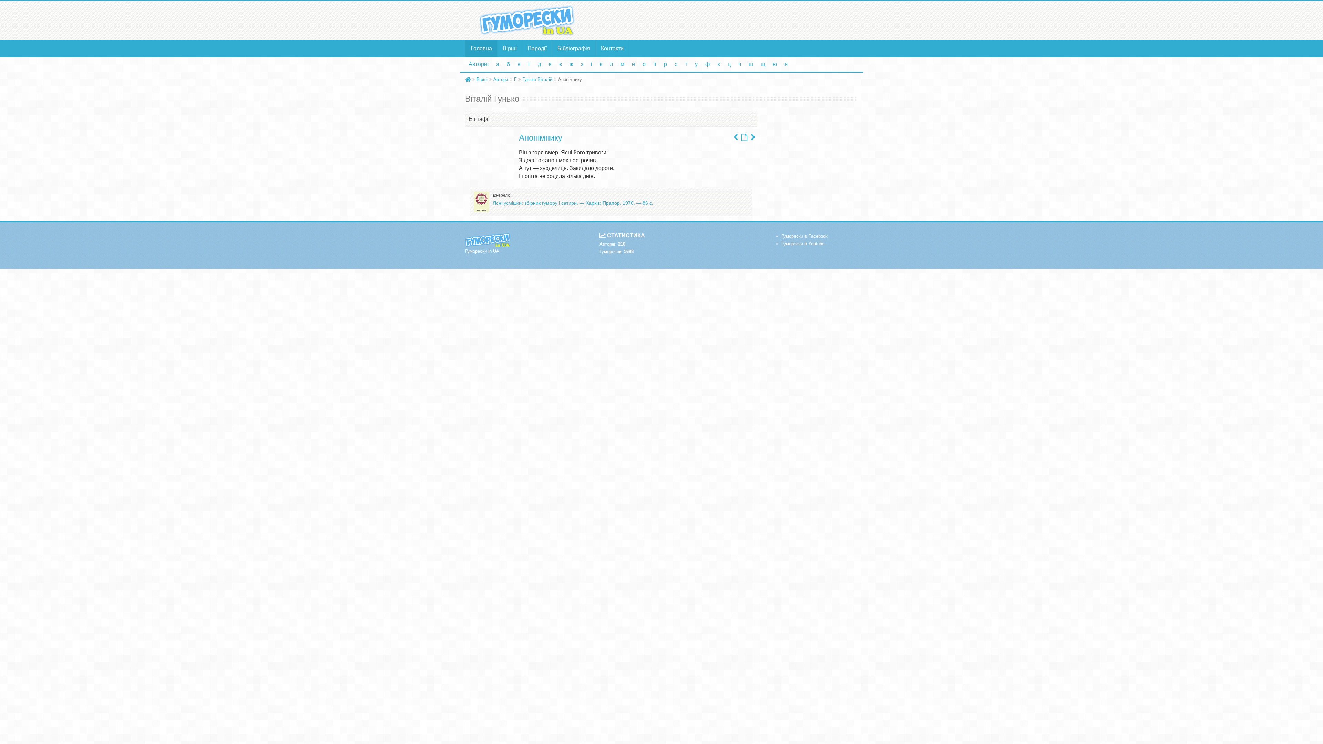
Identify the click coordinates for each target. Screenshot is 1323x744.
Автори (500, 79)
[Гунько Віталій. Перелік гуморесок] (744, 137)
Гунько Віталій (537, 79)
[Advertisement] (728, 19)
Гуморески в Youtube (802, 243)
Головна (481, 48)
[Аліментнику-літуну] (735, 137)
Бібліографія (573, 48)
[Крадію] (753, 137)
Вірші (510, 48)
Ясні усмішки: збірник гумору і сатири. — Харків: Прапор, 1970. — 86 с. (573, 203)
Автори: (479, 64)
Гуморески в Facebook (804, 236)
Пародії (537, 48)
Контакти (612, 48)
